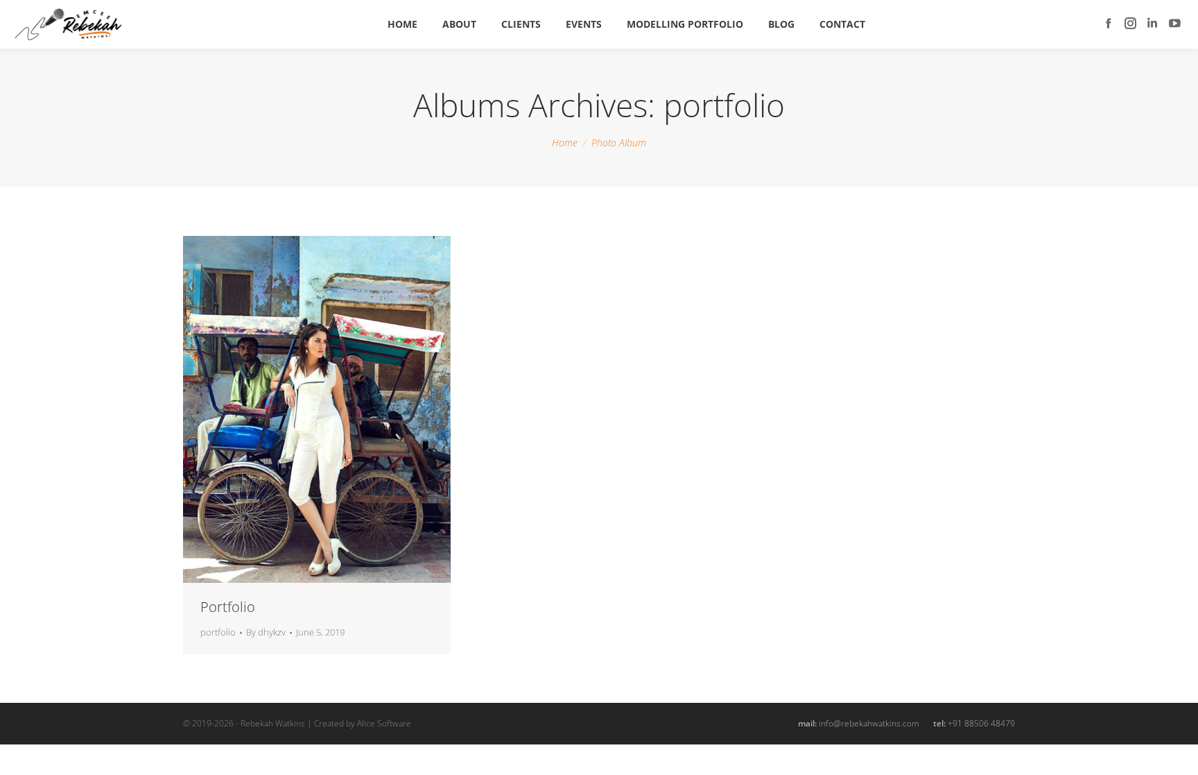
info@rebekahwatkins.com (869, 723)
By (266, 632)
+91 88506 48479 (981, 723)
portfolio (218, 632)
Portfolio (227, 606)
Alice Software (384, 723)
